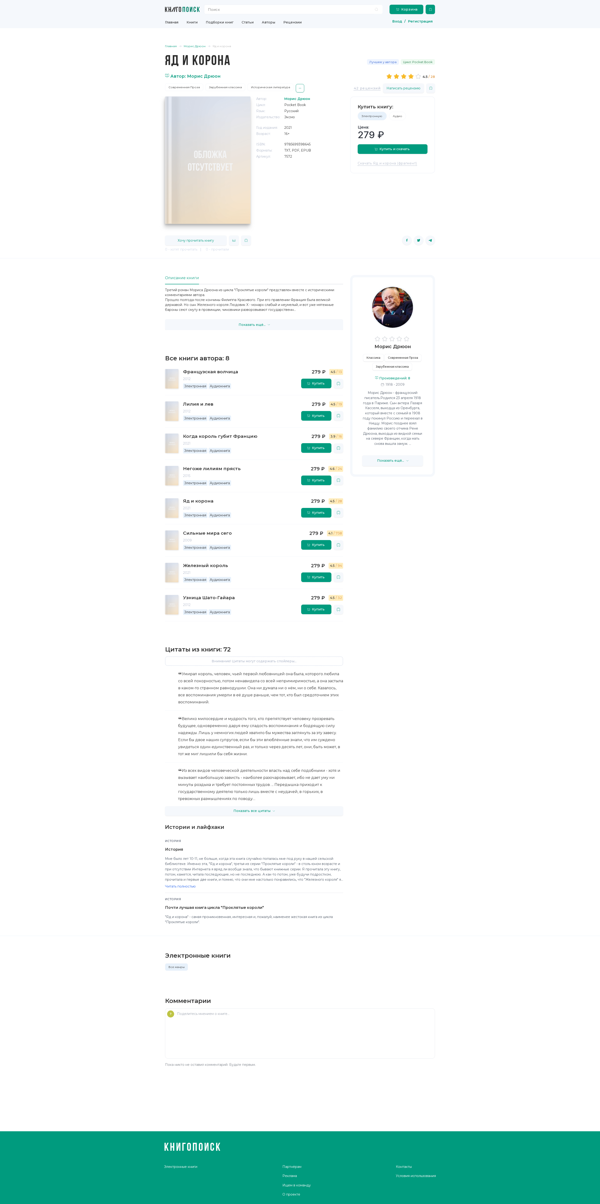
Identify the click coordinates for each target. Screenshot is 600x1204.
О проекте (291, 1194)
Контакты (404, 1167)
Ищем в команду (296, 1185)
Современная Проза (184, 87)
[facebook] (407, 240)
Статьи (248, 22)
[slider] (404, 76)
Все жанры (177, 967)
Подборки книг (219, 22)
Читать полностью (180, 886)
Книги (192, 22)
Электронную (372, 116)
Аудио (397, 116)
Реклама (289, 1176)
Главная (171, 22)
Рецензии (292, 22)
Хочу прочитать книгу (196, 240)
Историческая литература (270, 87)
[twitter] (418, 240)
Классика (373, 357)
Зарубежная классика (225, 87)
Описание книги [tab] (182, 278)
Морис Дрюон (393, 346)
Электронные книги (180, 1167)
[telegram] (430, 240)
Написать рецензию (403, 88)
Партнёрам (291, 1167)
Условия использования (416, 1176)
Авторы (268, 22)
